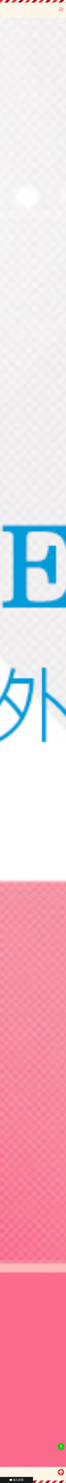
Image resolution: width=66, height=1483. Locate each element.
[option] (33, 742)
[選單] (61, 10)
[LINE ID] (61, 1446)
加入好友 (18, 1479)
